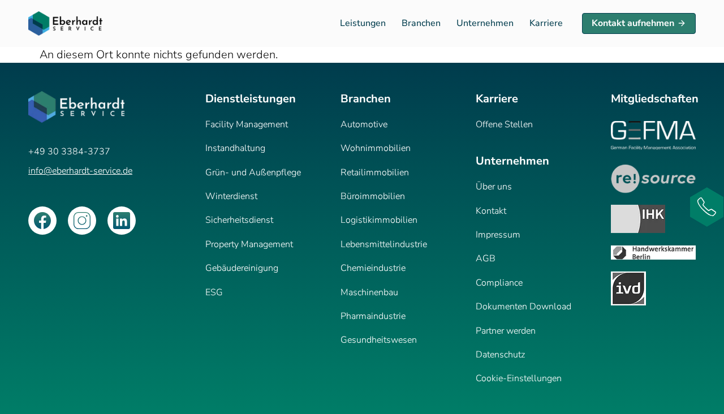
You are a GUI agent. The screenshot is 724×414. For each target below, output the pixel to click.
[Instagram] (82, 220)
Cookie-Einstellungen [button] (519, 378)
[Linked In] (121, 220)
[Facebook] (42, 220)
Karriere (546, 23)
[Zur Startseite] (65, 23)
